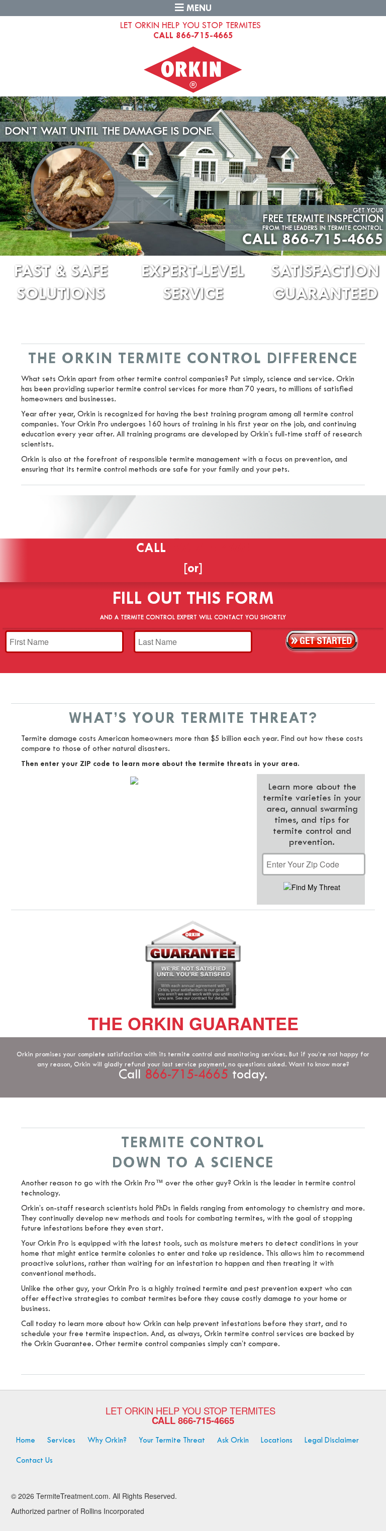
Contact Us (34, 1461)
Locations (277, 1441)
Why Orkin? (107, 1441)
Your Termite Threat (172, 1441)
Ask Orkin (233, 1441)
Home (25, 1441)
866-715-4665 (204, 36)
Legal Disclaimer (332, 1441)
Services (61, 1441)
